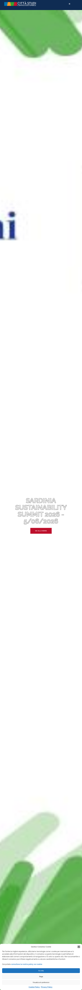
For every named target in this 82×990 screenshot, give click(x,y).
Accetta (41, 971)
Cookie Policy (34, 987)
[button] (79, 947)
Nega (41, 976)
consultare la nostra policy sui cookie (26, 964)
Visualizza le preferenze (41, 982)
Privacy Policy (46, 987)
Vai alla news (41, 530)
